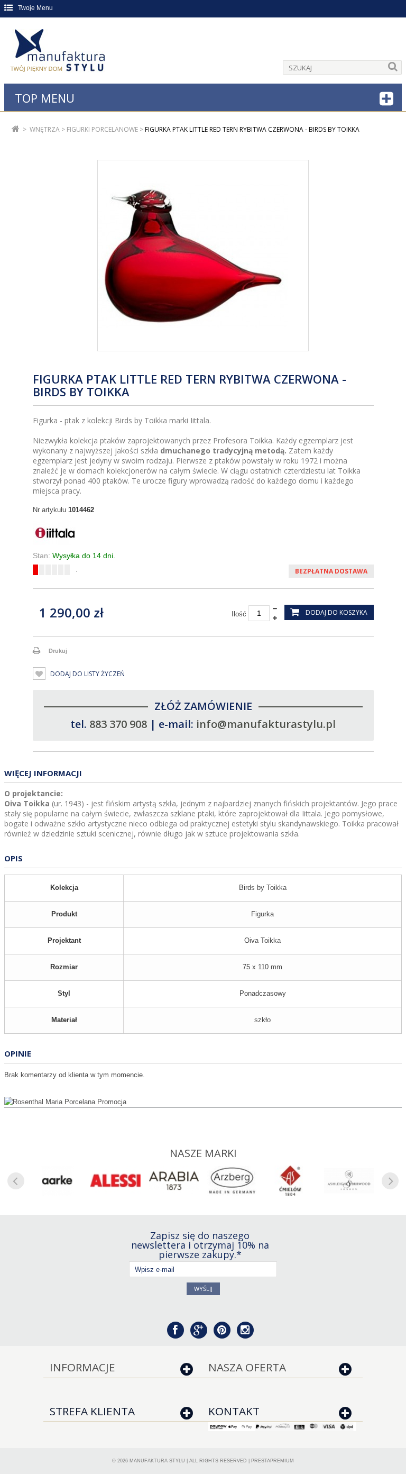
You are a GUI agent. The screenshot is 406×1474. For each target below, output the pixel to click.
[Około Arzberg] (232, 1180)
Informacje (82, 1367)
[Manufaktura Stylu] (58, 52)
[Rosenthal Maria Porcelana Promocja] (203, 1102)
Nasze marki (203, 1153)
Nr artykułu (49, 509)
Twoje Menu (35, 8)
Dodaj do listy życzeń (87, 673)
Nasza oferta (247, 1367)
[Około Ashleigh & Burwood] (349, 1180)
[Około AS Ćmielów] (290, 1180)
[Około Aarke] (57, 1180)
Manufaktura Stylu (157, 1460)
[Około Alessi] (115, 1180)
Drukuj (58, 651)
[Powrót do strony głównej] (16, 129)
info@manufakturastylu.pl (266, 724)
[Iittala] (203, 533)
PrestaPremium (272, 1460)
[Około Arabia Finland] (174, 1180)
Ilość (239, 614)
